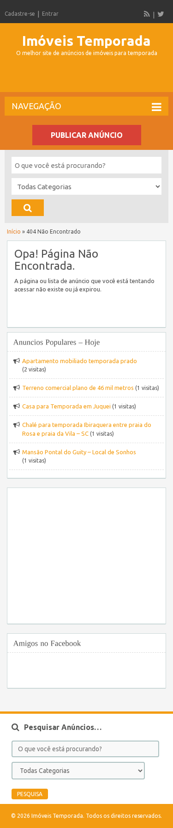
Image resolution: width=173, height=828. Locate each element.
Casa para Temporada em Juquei (66, 406)
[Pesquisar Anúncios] (28, 207)
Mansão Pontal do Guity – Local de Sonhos (79, 452)
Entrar (50, 14)
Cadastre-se (20, 14)
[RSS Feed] (147, 14)
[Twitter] (160, 14)
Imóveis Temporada (86, 41)
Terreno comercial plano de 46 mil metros (78, 387)
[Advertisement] (89, 78)
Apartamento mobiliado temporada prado (79, 361)
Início (14, 232)
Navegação (36, 106)
